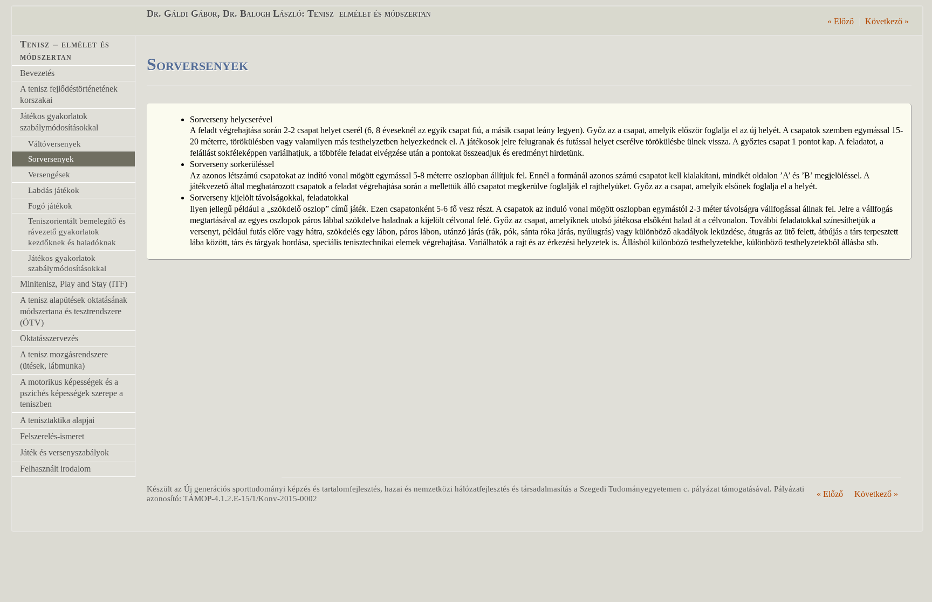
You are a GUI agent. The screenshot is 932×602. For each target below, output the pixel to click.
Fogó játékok (50, 205)
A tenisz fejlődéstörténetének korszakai (69, 94)
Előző (840, 21)
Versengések (49, 174)
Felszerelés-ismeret (52, 436)
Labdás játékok (53, 190)
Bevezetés (37, 73)
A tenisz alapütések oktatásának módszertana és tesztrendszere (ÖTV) (73, 311)
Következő (887, 21)
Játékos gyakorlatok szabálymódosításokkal (59, 122)
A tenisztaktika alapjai (57, 420)
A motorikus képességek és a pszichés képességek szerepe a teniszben (71, 393)
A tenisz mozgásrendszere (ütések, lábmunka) (64, 360)
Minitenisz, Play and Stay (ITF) (73, 283)
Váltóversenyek (54, 143)
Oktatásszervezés (49, 338)
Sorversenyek (51, 158)
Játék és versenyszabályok (64, 452)
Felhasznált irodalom (55, 468)
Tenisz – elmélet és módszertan (64, 50)
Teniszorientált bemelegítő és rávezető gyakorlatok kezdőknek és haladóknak (77, 231)
